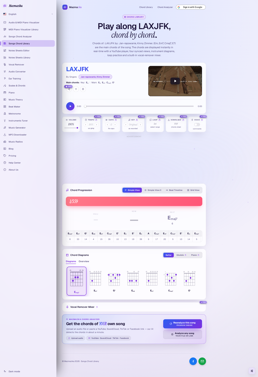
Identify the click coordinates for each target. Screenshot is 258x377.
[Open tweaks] (251, 370)
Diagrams (71, 261)
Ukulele (180, 255)
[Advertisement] (134, 159)
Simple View (134, 190)
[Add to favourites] (76, 89)
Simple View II (154, 190)
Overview (84, 261)
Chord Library (146, 7)
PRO (70, 86)
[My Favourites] (83, 89)
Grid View (194, 190)
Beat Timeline (175, 190)
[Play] (175, 81)
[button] (76, 281)
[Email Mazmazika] (202, 361)
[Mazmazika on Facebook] (193, 361)
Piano (194, 255)
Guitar (169, 255)
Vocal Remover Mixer (82, 307)
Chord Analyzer (165, 7)
